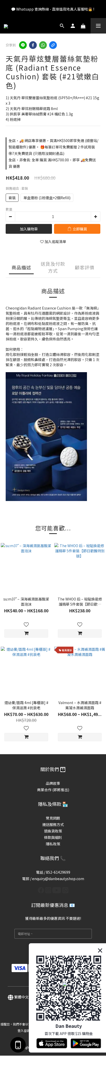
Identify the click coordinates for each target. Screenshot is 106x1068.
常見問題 (53, 818)
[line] (23, 45)
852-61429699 (58, 872)
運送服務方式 (53, 824)
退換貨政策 (53, 830)
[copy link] (53, 45)
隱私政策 (53, 843)
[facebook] (33, 45)
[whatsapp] (43, 45)
